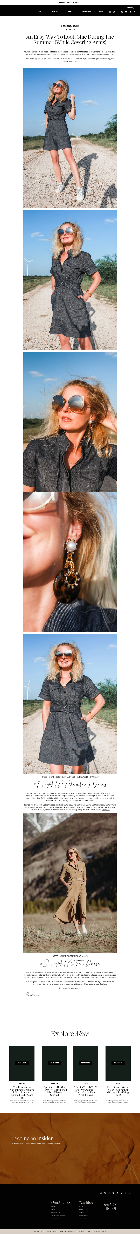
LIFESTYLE (54, 1083)
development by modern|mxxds (93, 1232)
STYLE (76, 26)
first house (74, 1232)
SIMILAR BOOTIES (67, 956)
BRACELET (94, 777)
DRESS (44, 777)
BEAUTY (22, 1083)
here (74, 61)
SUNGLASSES (82, 777)
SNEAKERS (53, 777)
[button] (70, 11)
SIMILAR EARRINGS (67, 777)
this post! (105, 810)
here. (105, 984)
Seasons (66, 26)
